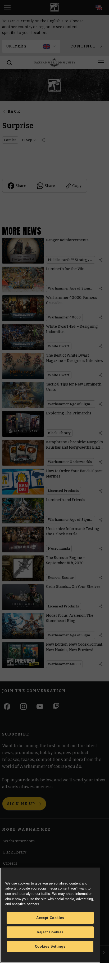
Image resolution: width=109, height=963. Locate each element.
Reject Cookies (50, 932)
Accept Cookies (50, 918)
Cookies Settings (50, 946)
